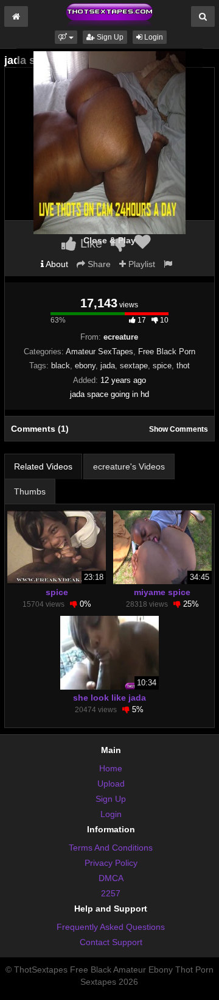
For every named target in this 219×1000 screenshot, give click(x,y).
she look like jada (109, 697)
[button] (66, 37)
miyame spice (162, 592)
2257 (110, 893)
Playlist (140, 264)
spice (162, 365)
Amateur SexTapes (99, 351)
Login (152, 37)
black (60, 365)
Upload (111, 783)
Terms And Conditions (111, 847)
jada (107, 365)
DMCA (111, 878)
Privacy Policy (111, 863)
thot (183, 365)
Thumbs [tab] (30, 491)
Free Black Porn (166, 351)
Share (98, 264)
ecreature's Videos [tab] (129, 466)
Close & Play (109, 240)
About (56, 264)
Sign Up (109, 37)
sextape (134, 365)
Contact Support (111, 942)
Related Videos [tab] (43, 466)
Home (110, 768)
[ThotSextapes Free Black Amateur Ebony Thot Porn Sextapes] (109, 15)
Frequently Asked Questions (111, 927)
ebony (85, 365)
